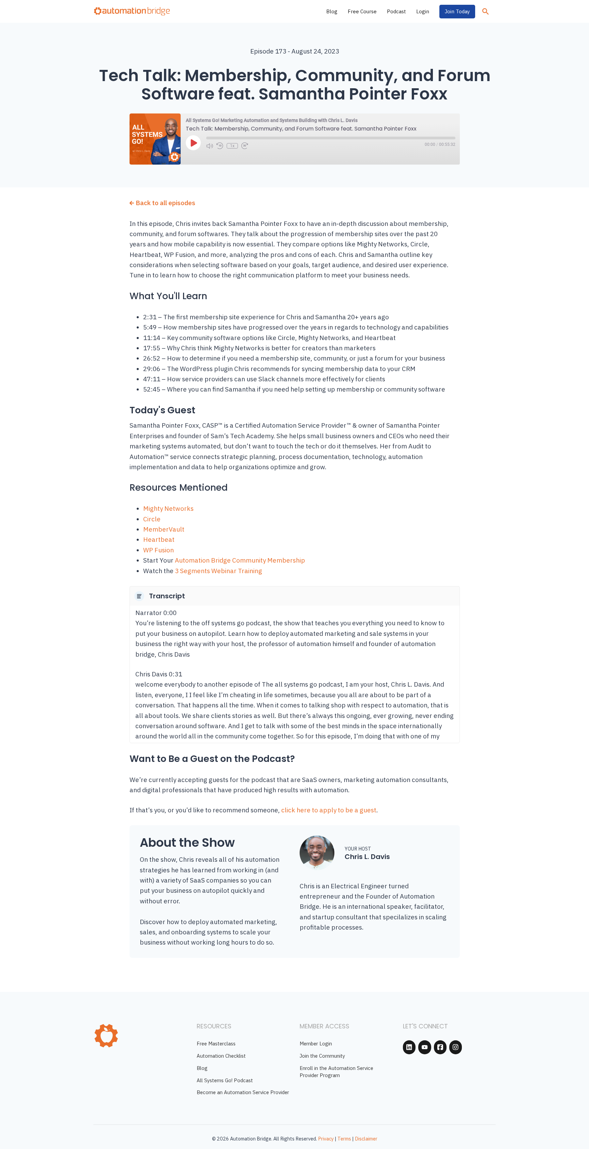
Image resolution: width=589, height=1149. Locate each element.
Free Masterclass (216, 1043)
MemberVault (163, 529)
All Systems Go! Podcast (225, 1080)
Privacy (326, 1138)
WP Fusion (158, 550)
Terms (344, 1138)
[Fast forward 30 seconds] (244, 145)
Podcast (396, 11)
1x (232, 145)
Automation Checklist (221, 1056)
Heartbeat (159, 539)
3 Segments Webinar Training (218, 571)
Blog (331, 11)
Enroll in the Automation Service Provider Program (336, 1071)
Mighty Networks (168, 508)
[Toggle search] (485, 11)
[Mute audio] (209, 146)
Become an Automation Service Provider (243, 1092)
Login (422, 11)
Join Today (457, 11)
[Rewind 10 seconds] (219, 145)
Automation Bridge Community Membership (240, 560)
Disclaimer (366, 1138)
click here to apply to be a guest (328, 810)
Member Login (316, 1043)
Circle (152, 519)
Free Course (362, 11)
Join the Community (322, 1056)
